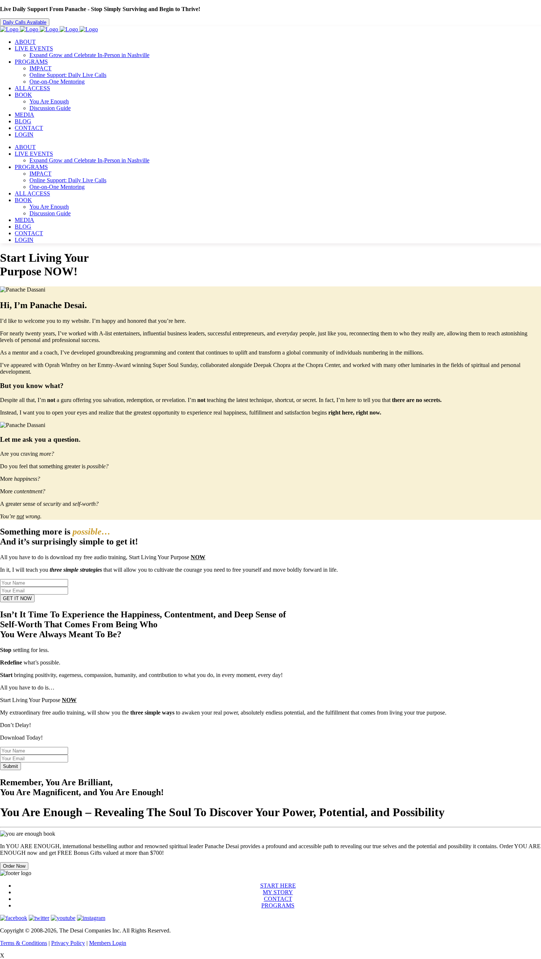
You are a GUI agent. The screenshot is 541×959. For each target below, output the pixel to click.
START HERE (278, 885)
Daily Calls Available (24, 22)
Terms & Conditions (23, 943)
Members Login (107, 943)
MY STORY (278, 892)
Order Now (14, 866)
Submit (10, 766)
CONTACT (278, 899)
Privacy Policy (68, 943)
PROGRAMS (277, 905)
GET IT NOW (17, 598)
